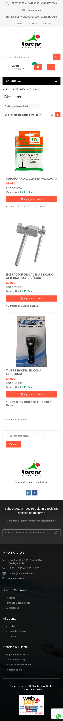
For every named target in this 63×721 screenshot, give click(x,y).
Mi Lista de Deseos (16, 631)
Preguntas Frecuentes (17, 654)
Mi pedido (11, 626)
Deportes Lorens (23, 482)
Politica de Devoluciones (18, 664)
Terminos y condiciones (18, 602)
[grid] (52, 114)
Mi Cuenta (18, 23)
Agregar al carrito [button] (33, 199)
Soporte (47, 23)
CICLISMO (19, 89)
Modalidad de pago (16, 659)
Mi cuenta (11, 636)
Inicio (5, 89)
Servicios (32, 23)
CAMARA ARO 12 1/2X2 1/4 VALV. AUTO (31, 178)
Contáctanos (12, 607)
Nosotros (10, 597)
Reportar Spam (14, 669)
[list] (57, 114)
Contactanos (42, 482)
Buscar (13, 444)
